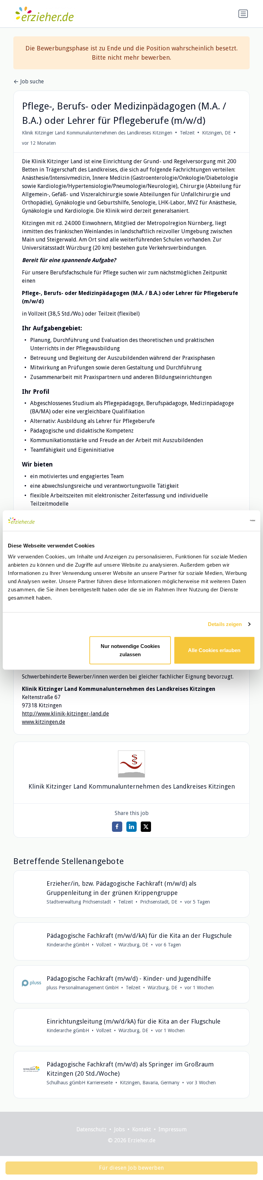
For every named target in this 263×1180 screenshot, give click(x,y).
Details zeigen (225, 624)
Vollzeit (103, 944)
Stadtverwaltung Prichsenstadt (79, 902)
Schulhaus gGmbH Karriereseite (80, 1082)
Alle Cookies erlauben (214, 650)
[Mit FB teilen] (117, 827)
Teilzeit (187, 132)
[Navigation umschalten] (243, 13)
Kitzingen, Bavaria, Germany (149, 1082)
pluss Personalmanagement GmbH (82, 987)
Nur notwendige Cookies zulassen (130, 650)
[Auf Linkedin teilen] (131, 827)
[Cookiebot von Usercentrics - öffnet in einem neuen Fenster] (225, 521)
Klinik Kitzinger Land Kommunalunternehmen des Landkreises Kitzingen (97, 132)
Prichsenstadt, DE (158, 902)
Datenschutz (91, 1129)
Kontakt (141, 1129)
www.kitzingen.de (43, 722)
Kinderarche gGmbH (68, 944)
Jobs (119, 1129)
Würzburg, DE (133, 944)
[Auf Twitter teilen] (146, 827)
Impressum (173, 1129)
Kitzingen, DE (216, 132)
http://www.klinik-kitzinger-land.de (65, 713)
